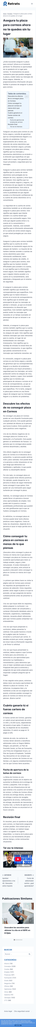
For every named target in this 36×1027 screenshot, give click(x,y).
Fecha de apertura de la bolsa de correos (17, 121)
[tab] (14, 939)
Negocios (7, 983)
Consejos (7, 966)
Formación (8, 978)
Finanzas (7, 975)
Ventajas (7, 998)
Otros (6, 992)
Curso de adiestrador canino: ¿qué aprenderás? (29, 880)
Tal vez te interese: (16, 126)
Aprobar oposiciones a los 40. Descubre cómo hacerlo (8, 880)
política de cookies (17, 1024)
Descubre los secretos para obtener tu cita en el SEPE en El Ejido (17, 930)
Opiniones (8, 989)
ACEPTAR (18, 1025)
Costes (6, 969)
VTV (5, 1000)
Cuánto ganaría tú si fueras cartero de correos (15, 115)
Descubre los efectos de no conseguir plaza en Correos (15, 98)
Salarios (7, 995)
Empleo (7, 972)
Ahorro (6, 964)
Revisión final (12, 124)
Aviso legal (8, 1011)
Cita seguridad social (22, 1011)
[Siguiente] (30, 920)
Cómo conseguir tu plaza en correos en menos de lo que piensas (15, 106)
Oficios (6, 986)
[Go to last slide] (5, 920)
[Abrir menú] (32, 3)
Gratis (6, 980)
